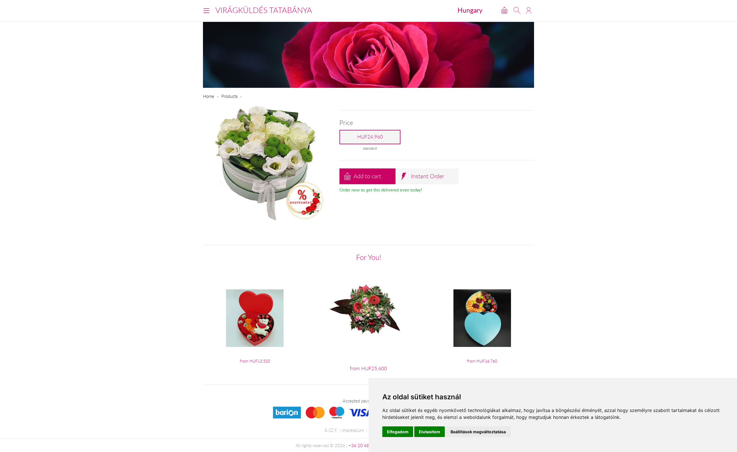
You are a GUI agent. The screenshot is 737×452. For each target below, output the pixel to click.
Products (229, 96)
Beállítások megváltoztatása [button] (478, 431)
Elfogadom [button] (398, 431)
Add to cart (367, 176)
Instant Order (427, 176)
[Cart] (504, 10)
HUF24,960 (370, 137)
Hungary (470, 10)
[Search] (517, 10)
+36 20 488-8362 (366, 445)
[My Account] (528, 10)
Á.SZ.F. (330, 430)
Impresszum (353, 430)
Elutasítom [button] (429, 431)
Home (208, 96)
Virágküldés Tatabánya (263, 10)
